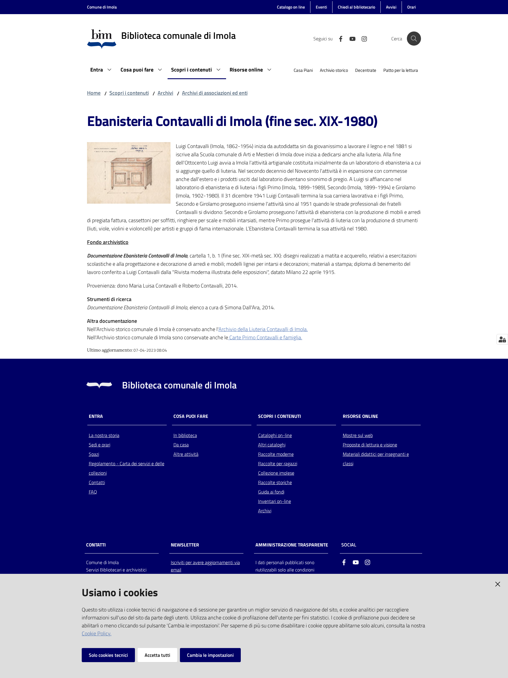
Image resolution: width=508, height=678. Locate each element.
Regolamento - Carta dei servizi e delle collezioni (126, 468)
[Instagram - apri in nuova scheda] (362, 38)
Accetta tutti (157, 655)
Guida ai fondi (271, 491)
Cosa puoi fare (190, 416)
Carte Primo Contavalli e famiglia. (265, 337)
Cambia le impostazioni (210, 655)
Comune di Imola (102, 7)
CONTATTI (96, 544)
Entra (96, 416)
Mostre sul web (358, 435)
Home (94, 93)
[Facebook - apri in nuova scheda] (338, 38)
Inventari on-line (274, 501)
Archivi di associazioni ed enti (215, 93)
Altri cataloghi (271, 444)
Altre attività (185, 454)
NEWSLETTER (185, 544)
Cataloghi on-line (275, 435)
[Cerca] (414, 38)
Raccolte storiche (275, 482)
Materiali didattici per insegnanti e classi (376, 459)
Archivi (165, 93)
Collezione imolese (276, 472)
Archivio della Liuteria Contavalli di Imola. (263, 329)
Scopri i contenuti (129, 93)
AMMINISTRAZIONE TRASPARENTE (291, 544)
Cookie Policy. (96, 633)
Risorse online (360, 416)
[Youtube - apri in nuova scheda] (350, 38)
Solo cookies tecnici (108, 655)
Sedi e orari (99, 444)
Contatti (97, 482)
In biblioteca (185, 435)
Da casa (181, 444)
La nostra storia (104, 435)
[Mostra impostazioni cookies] (502, 339)
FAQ (93, 491)
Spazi (94, 454)
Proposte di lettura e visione (370, 444)
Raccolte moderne (276, 454)
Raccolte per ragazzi (277, 463)
